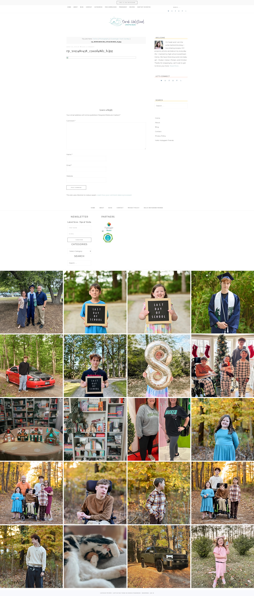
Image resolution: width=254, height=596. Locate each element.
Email (69, 165)
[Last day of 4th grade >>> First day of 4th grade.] (95, 302)
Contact (158, 131)
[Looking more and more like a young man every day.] (95, 493)
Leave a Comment (87, 47)
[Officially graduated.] (31, 302)
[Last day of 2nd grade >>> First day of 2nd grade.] (158, 302)
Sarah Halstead (127, 22)
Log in (152, 593)
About (157, 122)
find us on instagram (127, 2)
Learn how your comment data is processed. (114, 195)
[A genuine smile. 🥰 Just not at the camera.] (158, 493)
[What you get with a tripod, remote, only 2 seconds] (31, 493)
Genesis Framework (134, 593)
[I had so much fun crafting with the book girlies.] (31, 429)
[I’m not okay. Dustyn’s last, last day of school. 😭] (95, 365)
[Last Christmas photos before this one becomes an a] (31, 556)
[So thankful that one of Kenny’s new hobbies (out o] (158, 556)
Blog (157, 127)
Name (69, 154)
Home (95, 39)
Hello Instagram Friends (164, 140)
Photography (104, 39)
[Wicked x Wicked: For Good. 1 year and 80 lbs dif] (158, 429)
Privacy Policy (160, 136)
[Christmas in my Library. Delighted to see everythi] (95, 429)
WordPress (145, 593)
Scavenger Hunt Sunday (120, 39)
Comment (70, 121)
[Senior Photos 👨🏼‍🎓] (31, 365)
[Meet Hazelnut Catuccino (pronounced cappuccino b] (95, 556)
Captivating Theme (119, 593)
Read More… (174, 66)
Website (69, 176)
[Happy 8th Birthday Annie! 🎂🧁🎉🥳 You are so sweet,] (158, 365)
